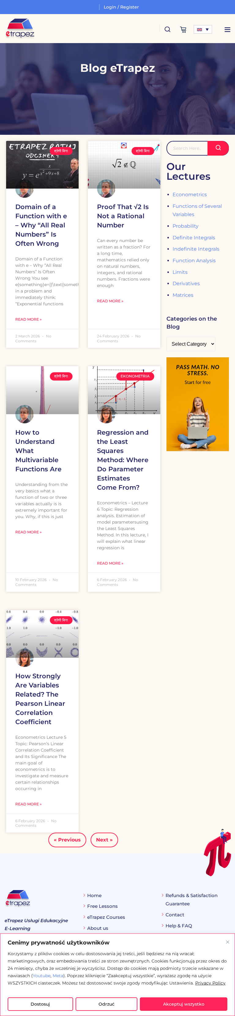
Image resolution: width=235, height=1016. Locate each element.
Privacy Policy (210, 983)
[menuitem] (203, 29)
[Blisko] (227, 942)
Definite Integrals (194, 238)
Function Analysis (194, 260)
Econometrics (190, 194)
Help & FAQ (179, 926)
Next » (104, 840)
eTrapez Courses (106, 917)
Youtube (41, 975)
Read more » (28, 319)
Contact (175, 915)
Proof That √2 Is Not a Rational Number (123, 216)
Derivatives (186, 283)
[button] (227, 29)
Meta (58, 975)
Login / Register (121, 7)
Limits (180, 272)
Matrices (183, 295)
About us (97, 928)
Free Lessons (102, 906)
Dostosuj (40, 1004)
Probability (186, 226)
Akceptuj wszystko (183, 1004)
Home (94, 895)
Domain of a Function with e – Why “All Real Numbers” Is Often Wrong (41, 225)
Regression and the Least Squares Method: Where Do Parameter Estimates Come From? (122, 460)
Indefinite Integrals (196, 249)
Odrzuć (106, 1004)
